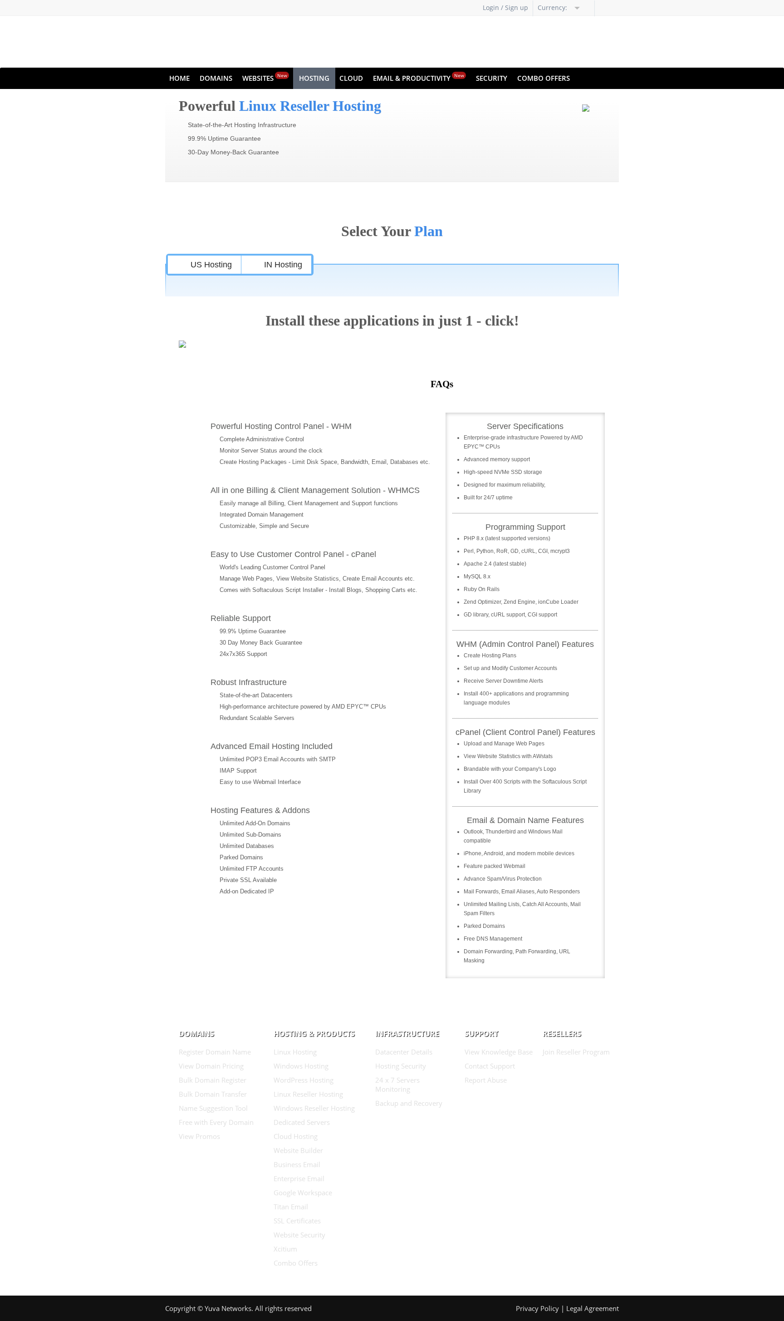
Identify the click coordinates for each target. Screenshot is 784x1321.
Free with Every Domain (216, 1122)
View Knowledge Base (499, 1051)
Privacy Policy (537, 1308)
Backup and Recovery (408, 1103)
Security (491, 78)
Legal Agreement (592, 1308)
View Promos (199, 1136)
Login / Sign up (505, 7)
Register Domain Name (215, 1051)
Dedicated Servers (302, 1122)
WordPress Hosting (303, 1079)
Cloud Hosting (296, 1136)
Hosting (314, 78)
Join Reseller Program (576, 1051)
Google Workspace (303, 1192)
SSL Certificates (297, 1220)
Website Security (299, 1234)
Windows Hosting (301, 1065)
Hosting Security (400, 1065)
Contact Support (490, 1065)
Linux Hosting (295, 1051)
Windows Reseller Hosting (314, 1108)
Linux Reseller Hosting (308, 1094)
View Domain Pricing (211, 1065)
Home (179, 78)
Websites (264, 77)
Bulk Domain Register (212, 1079)
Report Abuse (486, 1079)
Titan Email (291, 1206)
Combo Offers (543, 78)
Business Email (297, 1164)
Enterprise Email (299, 1178)
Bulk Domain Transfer (213, 1094)
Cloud (351, 78)
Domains (216, 78)
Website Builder (298, 1150)
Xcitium (285, 1248)
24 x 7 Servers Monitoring (397, 1084)
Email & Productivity (418, 77)
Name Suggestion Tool (213, 1108)
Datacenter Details (403, 1051)
